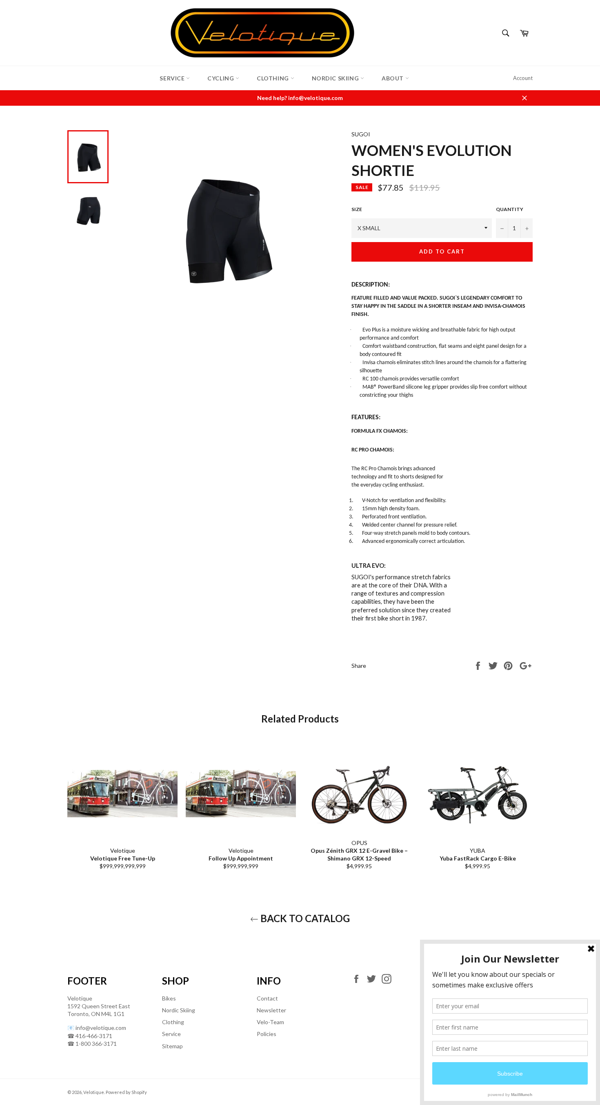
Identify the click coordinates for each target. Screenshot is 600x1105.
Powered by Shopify (126, 1092)
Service (173, 78)
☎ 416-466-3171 (89, 1035)
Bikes (169, 998)
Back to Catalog (304, 918)
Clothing (273, 78)
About (393, 78)
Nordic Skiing (336, 78)
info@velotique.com (101, 1027)
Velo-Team (270, 1021)
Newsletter (271, 1010)
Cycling (221, 78)
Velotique (93, 1092)
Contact (267, 998)
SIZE (356, 209)
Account (523, 78)
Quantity (509, 209)
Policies (266, 1033)
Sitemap (172, 1046)
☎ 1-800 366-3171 (92, 1043)
